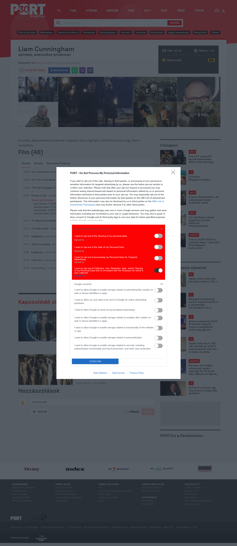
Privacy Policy (137, 373)
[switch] (158, 236)
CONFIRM (95, 361)
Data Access (118, 373)
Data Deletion (100, 373)
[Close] (174, 173)
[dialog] (118, 273)
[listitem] (118, 228)
